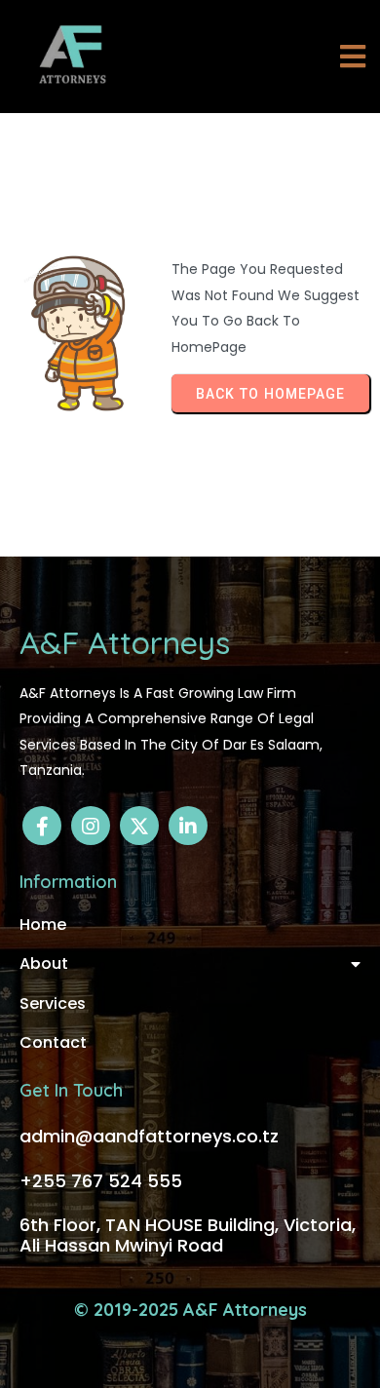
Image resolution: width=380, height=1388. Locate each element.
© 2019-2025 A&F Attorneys (190, 1309)
